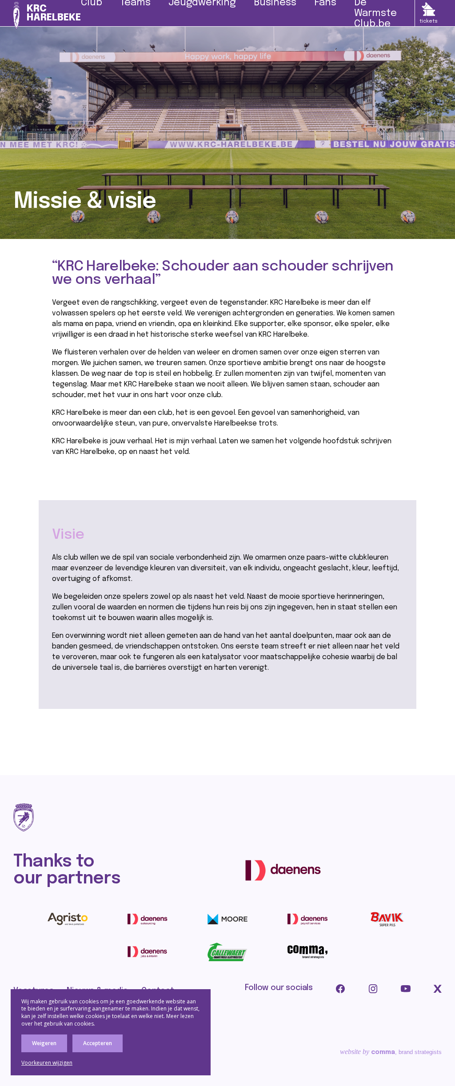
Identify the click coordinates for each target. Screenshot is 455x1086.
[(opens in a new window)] (283, 870)
